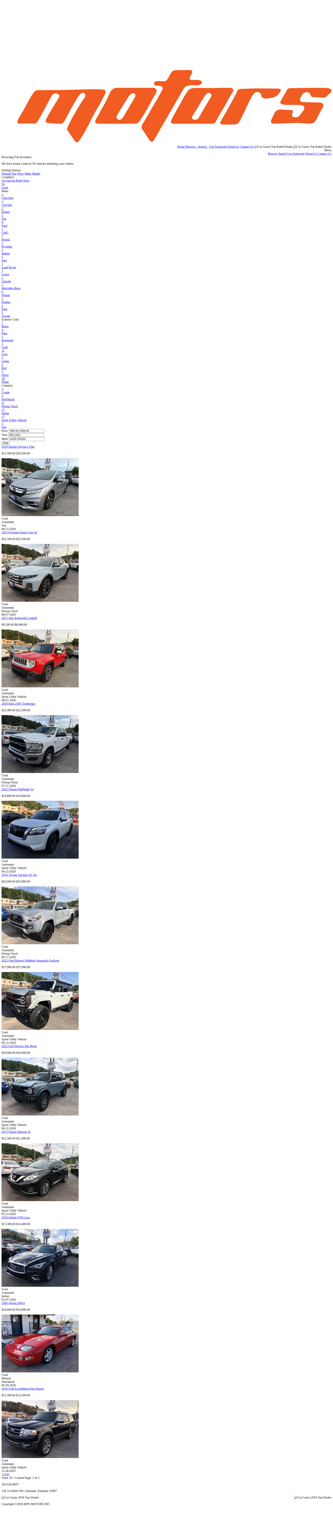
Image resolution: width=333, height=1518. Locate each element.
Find (5, 443)
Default (6, 173)
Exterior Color (10, 319)
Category (7, 385)
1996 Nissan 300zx (13, 1303)
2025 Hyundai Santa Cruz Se (19, 532)
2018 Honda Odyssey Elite (18, 446)
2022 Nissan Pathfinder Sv (18, 789)
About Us (233, 146)
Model (36, 173)
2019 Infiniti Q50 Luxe (16, 1217)
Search (282, 153)
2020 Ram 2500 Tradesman (18, 703)
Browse (272, 153)
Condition (8, 177)
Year (14, 173)
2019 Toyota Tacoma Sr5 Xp (19, 875)
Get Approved (218, 146)
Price (21, 173)
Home (181, 146)
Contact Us (247, 146)
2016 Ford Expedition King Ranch (23, 1388)
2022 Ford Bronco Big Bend (19, 1046)
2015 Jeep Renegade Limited (19, 618)
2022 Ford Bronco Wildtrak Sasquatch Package (30, 960)
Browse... (191, 146)
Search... (203, 146)
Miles (5, 438)
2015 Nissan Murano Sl (16, 1131)
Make (27, 173)
